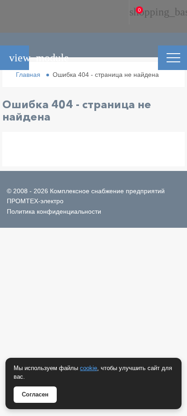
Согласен (35, 394)
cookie (88, 368)
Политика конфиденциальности (54, 211)
